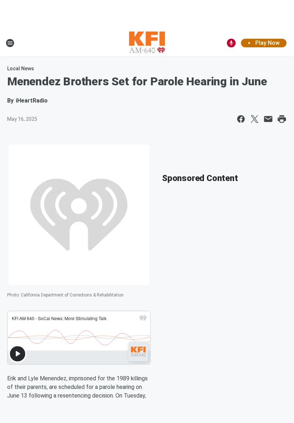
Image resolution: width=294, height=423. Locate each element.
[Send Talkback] (231, 43)
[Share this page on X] (255, 119)
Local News (20, 68)
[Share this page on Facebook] (241, 119)
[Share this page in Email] (268, 119)
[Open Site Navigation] (10, 43)
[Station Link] (147, 43)
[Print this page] (282, 119)
